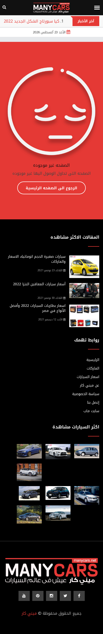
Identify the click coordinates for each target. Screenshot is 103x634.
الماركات (93, 369)
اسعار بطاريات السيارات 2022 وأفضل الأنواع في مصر (38, 308)
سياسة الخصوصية (85, 394)
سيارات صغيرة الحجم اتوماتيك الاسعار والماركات (37, 259)
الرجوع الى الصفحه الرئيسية (51, 188)
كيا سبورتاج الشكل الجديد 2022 (31, 21)
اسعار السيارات (88, 377)
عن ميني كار (89, 386)
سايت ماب (91, 411)
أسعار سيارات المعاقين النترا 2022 (39, 284)
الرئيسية (92, 360)
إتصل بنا (93, 403)
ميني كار (29, 613)
